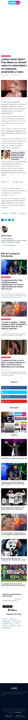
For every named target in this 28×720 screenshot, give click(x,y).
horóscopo (12, 625)
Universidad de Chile (7, 623)
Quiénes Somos (9, 715)
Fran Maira (11, 118)
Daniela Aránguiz (6, 627)
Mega (19, 625)
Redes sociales (6, 621)
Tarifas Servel (19, 715)
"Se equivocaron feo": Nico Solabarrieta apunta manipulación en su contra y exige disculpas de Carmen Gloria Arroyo (12, 284)
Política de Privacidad (20, 716)
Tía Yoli (17, 623)
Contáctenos (8, 716)
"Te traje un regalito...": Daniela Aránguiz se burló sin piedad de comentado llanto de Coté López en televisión (14, 325)
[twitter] (6, 220)
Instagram (20, 145)
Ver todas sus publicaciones (9, 245)
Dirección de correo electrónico (10, 600)
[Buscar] (23, 2)
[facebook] (2, 220)
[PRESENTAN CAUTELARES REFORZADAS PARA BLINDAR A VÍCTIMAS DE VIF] (11, 422)
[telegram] (9, 220)
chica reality (15, 161)
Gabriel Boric (13, 619)
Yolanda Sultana (16, 621)
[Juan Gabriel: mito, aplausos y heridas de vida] (14, 447)
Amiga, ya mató (14, 190)
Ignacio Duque (6, 75)
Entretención (7, 256)
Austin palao (22, 213)
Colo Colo (4, 619)
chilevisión (4, 625)
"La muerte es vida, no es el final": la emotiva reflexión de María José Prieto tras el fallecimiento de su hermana (13, 363)
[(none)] (4, 229)
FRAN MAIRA (13, 213)
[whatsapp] (13, 220)
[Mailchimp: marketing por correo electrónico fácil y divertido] (12, 611)
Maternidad (5, 213)
